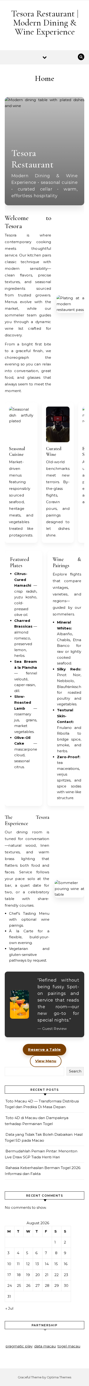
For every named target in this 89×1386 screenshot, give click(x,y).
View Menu (45, 1061)
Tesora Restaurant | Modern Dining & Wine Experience (44, 22)
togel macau (68, 1346)
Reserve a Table (44, 1049)
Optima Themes (59, 1377)
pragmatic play (19, 1346)
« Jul (9, 1308)
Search (75, 1071)
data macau (45, 1346)
